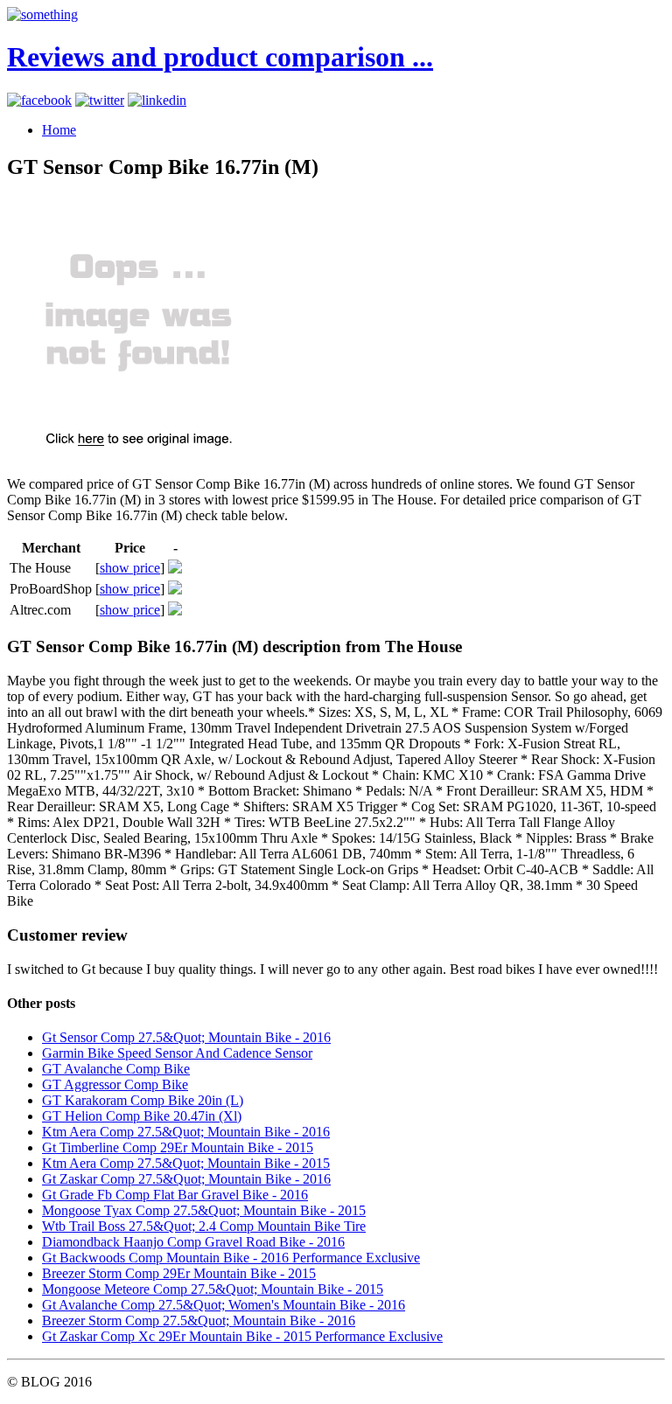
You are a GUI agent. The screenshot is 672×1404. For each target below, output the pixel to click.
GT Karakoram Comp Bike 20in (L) (142, 1100)
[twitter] (99, 100)
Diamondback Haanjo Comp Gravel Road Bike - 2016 (193, 1241)
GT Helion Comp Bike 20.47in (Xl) (142, 1116)
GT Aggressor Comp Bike (115, 1084)
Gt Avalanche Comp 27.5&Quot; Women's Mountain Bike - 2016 (223, 1304)
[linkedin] (157, 100)
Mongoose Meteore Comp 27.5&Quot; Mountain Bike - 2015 (212, 1289)
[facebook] (39, 100)
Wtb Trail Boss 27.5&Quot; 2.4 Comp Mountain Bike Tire (204, 1226)
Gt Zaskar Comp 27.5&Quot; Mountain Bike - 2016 (186, 1178)
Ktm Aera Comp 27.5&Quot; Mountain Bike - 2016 (186, 1131)
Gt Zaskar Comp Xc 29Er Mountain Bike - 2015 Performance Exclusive (242, 1336)
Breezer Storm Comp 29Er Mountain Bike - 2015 (179, 1273)
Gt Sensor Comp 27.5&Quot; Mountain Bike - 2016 (186, 1037)
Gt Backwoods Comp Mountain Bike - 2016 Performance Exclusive (231, 1257)
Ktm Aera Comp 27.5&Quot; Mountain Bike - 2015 (186, 1163)
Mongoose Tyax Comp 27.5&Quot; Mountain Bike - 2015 (204, 1210)
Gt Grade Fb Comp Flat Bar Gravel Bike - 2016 (175, 1194)
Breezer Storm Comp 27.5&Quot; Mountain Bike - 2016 (198, 1320)
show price (130, 567)
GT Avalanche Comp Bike (116, 1068)
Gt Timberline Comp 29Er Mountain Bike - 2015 (177, 1147)
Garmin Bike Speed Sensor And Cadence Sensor (177, 1053)
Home (59, 129)
